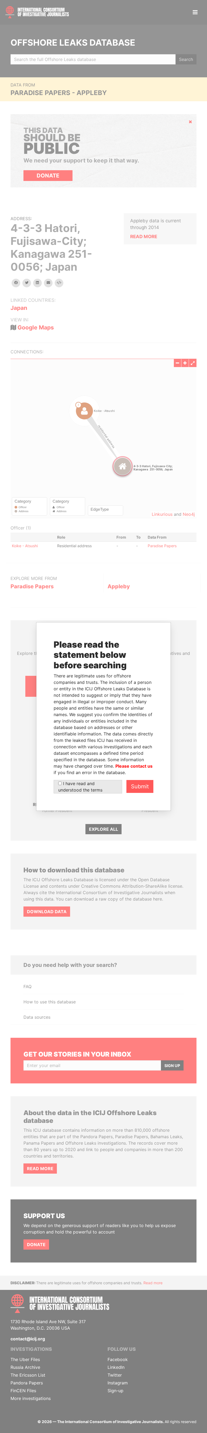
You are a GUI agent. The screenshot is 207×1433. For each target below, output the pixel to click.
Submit (140, 786)
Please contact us (134, 766)
